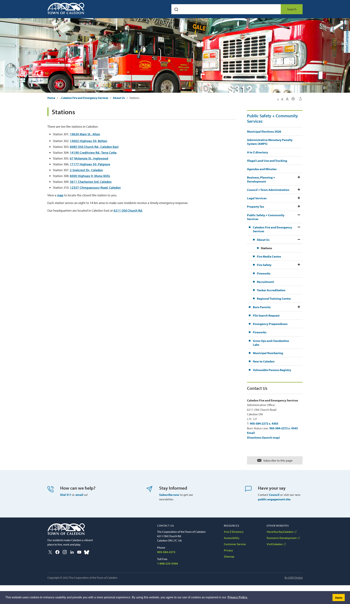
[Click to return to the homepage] (65, 8)
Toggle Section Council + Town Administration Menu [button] (298, 190)
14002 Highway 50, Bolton (88, 141)
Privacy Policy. (238, 597)
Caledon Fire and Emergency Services (84, 98)
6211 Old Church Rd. (128, 210)
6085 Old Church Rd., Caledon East (94, 147)
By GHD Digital (294, 577)
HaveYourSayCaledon (280, 532)
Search (291, 9)
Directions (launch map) (263, 437)
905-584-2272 (166, 552)
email (79, 495)
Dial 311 (65, 495)
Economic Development (282, 538)
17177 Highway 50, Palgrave (90, 164)
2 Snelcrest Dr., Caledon (86, 170)
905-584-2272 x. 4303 (264, 423)
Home (51, 98)
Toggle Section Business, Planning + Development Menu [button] (298, 179)
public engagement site (274, 499)
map (60, 195)
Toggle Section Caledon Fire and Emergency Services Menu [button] (298, 229)
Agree (338, 597)
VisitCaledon (275, 544)
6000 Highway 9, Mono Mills (90, 176)
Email (251, 433)
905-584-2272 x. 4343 (283, 428)
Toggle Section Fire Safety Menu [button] (298, 265)
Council (274, 495)
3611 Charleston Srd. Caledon (91, 182)
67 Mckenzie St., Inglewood (89, 158)
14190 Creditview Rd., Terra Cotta (93, 152)
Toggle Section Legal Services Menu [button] (298, 198)
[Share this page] (300, 99)
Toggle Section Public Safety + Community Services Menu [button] (298, 217)
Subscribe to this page (278, 460)
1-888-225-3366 (167, 563)
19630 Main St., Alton (85, 134)
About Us (119, 98)
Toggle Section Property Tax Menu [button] (298, 206)
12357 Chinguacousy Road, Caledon (95, 187)
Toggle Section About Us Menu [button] (298, 240)
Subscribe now (169, 495)
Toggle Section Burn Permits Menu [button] (298, 307)
